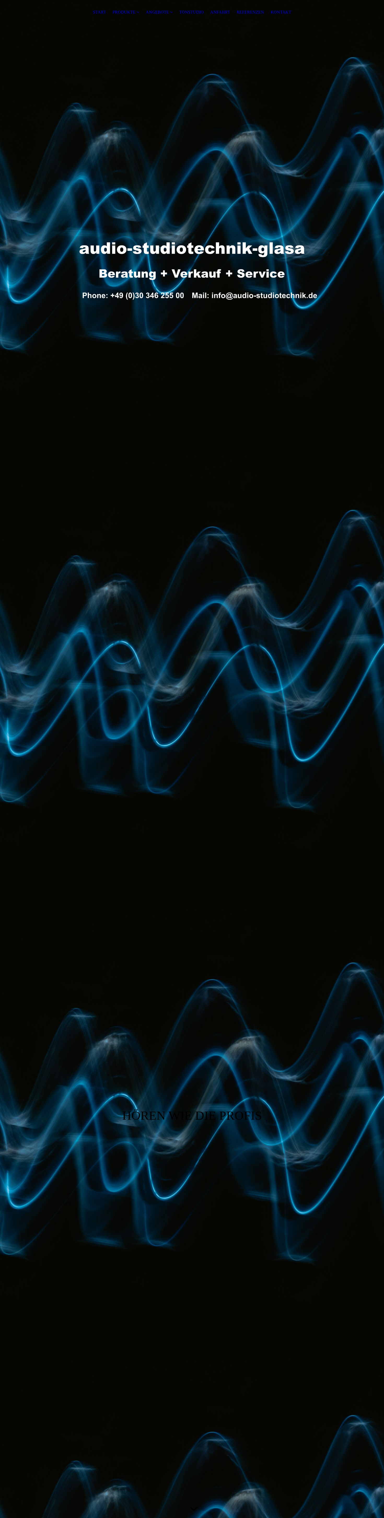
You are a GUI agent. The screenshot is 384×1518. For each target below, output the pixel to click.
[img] (192, 266)
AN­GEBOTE (157, 12)
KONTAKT (281, 12)
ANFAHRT (220, 12)
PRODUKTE (124, 12)
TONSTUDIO (191, 12)
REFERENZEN (250, 12)
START (99, 12)
